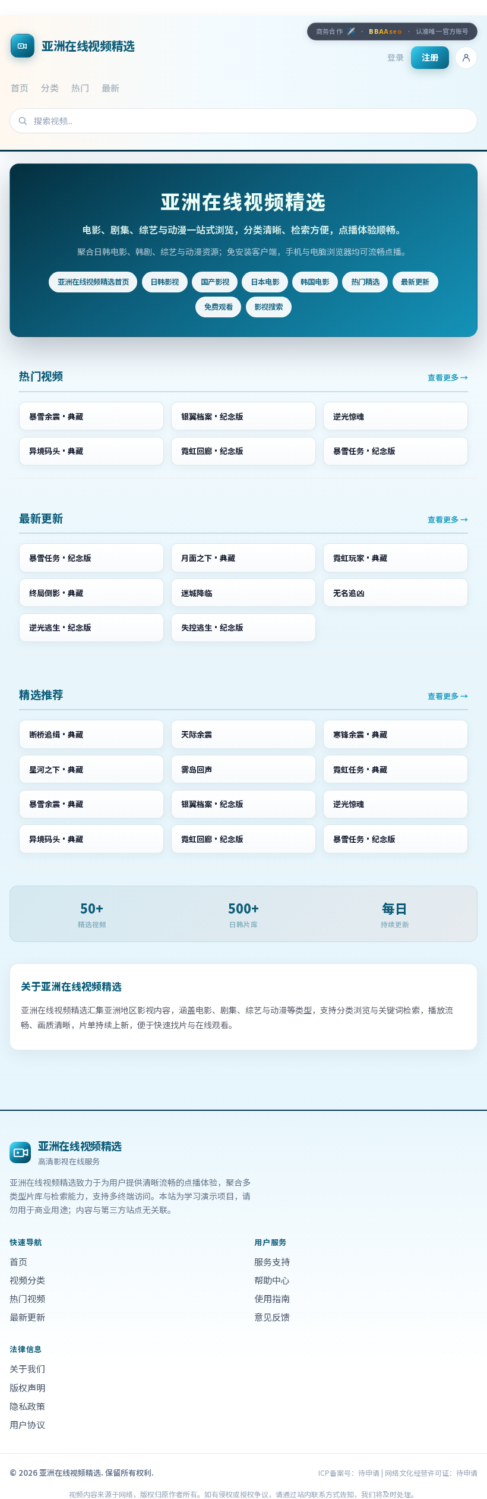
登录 (395, 57)
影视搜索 (268, 306)
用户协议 (27, 1424)
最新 (111, 87)
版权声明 (27, 1387)
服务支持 (272, 1261)
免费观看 (218, 306)
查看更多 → (448, 377)
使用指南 (272, 1298)
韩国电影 (315, 281)
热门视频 (27, 1298)
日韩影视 (164, 281)
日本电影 (265, 281)
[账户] (466, 57)
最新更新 (415, 281)
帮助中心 (272, 1280)
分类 (50, 87)
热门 (80, 87)
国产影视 (215, 281)
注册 (430, 57)
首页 (20, 87)
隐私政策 (27, 1406)
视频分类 (27, 1280)
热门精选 (365, 281)
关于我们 (27, 1368)
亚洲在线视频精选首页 (93, 281)
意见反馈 (272, 1317)
